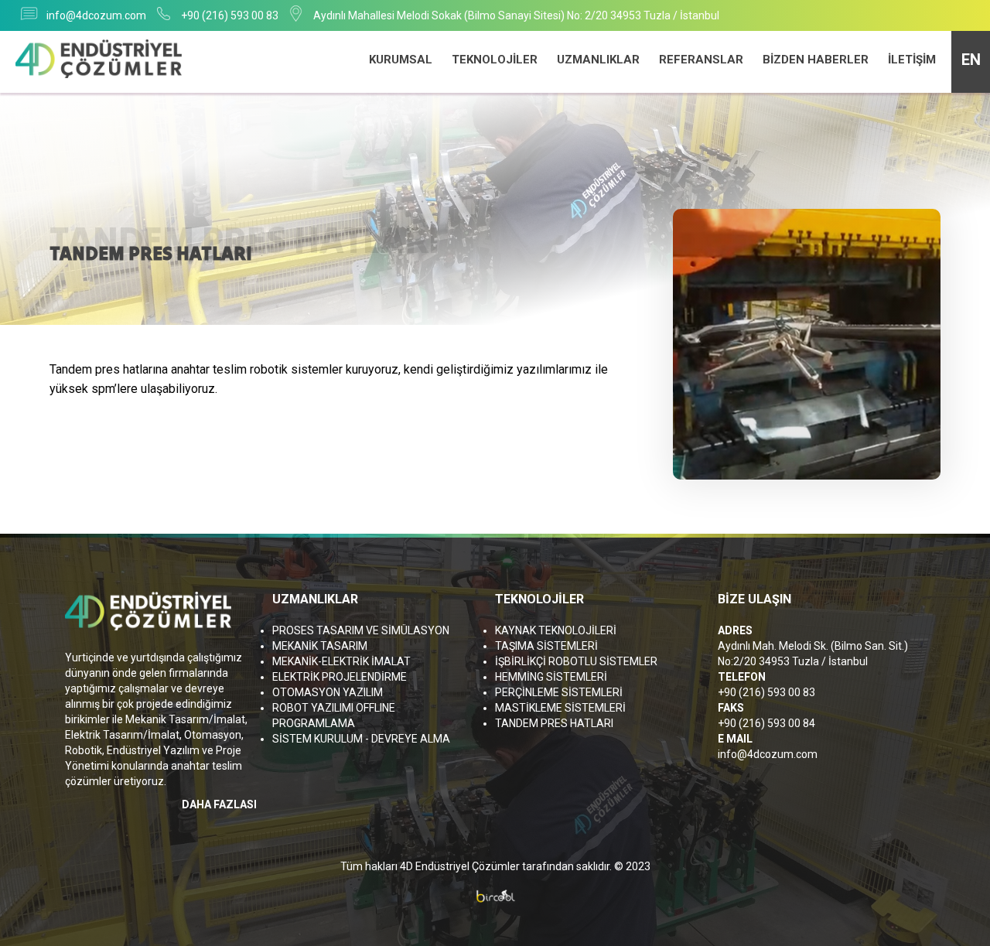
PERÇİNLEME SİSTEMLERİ (559, 692)
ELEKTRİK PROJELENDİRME (339, 677)
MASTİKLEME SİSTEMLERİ (560, 708)
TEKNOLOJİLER (495, 60)
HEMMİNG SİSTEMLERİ (551, 677)
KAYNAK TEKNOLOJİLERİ (555, 630)
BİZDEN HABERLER (816, 60)
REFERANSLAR (701, 60)
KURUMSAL (400, 60)
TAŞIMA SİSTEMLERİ (546, 646)
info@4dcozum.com (96, 15)
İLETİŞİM (912, 60)
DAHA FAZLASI (219, 804)
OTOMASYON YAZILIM (327, 692)
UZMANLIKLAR (598, 60)
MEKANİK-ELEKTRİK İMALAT (341, 661)
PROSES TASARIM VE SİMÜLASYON (360, 630)
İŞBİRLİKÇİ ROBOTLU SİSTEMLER (576, 661)
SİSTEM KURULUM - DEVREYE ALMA (361, 739)
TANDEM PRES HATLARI (554, 723)
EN (971, 59)
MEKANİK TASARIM (319, 646)
